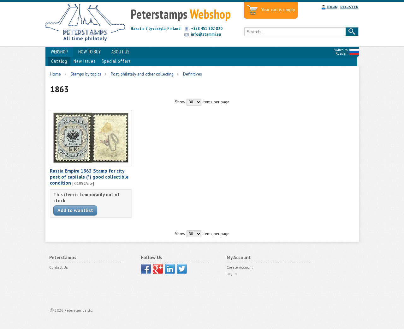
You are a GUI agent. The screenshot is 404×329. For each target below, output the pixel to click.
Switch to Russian (341, 52)
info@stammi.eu (206, 34)
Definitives (192, 74)
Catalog (59, 61)
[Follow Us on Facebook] (146, 269)
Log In (232, 273)
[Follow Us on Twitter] (182, 269)
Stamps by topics (85, 74)
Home (55, 74)
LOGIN (332, 6)
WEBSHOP (59, 52)
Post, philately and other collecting (142, 74)
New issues (84, 61)
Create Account (240, 267)
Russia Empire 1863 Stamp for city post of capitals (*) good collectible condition (89, 177)
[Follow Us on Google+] (158, 269)
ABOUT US (120, 52)
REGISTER (349, 6)
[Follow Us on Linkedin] (170, 269)
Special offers (116, 61)
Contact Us (58, 267)
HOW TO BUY (89, 52)
